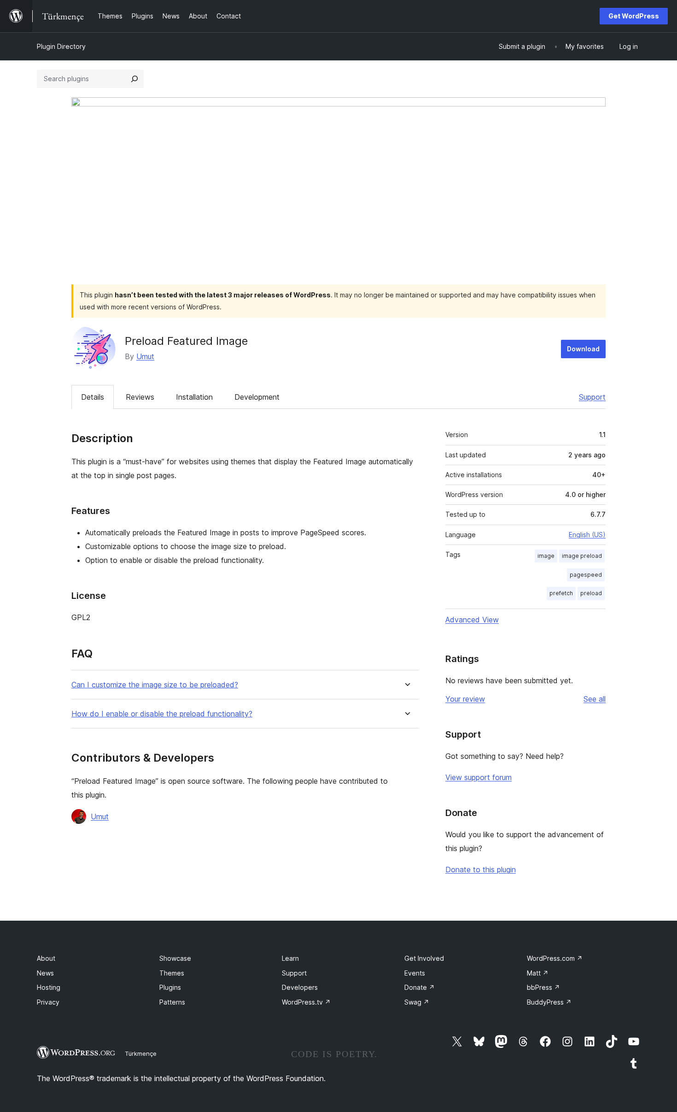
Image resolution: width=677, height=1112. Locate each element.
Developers (300, 987)
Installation (194, 397)
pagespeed (586, 574)
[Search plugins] (134, 79)
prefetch (561, 593)
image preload (582, 555)
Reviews (140, 397)
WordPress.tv (306, 1002)
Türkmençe (141, 1053)
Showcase (175, 958)
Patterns (172, 1002)
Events (414, 973)
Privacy (48, 1002)
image (545, 555)
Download (583, 349)
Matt (538, 973)
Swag (416, 1002)
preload (591, 593)
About (46, 958)
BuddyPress (549, 1002)
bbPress (543, 987)
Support (592, 397)
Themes (171, 973)
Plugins (170, 987)
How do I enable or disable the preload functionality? (161, 714)
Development (257, 397)
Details (92, 397)
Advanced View (472, 619)
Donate (419, 987)
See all (595, 699)
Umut (145, 356)
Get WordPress (633, 16)
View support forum (478, 777)
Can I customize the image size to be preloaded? (154, 684)
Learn (290, 958)
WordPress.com (555, 958)
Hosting (48, 987)
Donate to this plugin (480, 869)
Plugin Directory (61, 46)
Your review (465, 699)
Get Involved (424, 958)
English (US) (587, 534)
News (45, 973)
